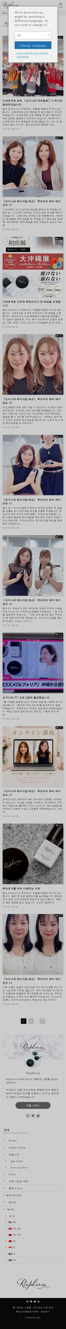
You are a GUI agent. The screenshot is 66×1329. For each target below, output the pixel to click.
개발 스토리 (33, 1105)
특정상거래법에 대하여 (27, 1311)
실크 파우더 (15, 1161)
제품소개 (12, 1154)
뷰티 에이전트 (14, 1195)
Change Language (33, 45)
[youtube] (38, 1116)
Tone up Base (18, 1167)
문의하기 (45, 1311)
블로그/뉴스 (14, 1188)
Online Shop (16, 1147)
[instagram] (28, 1116)
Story (11, 1174)
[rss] (38, 1301)
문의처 (11, 1202)
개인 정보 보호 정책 (43, 1307)
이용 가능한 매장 (17, 1181)
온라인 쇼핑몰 (24, 1307)
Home (11, 1140)
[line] (33, 1116)
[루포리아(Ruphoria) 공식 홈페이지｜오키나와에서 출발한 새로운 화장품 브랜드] (11, 5)
